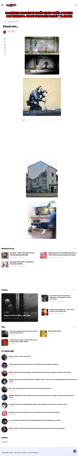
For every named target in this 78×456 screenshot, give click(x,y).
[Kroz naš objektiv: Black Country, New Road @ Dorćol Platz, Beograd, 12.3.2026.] (4, 421)
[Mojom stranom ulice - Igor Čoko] (19, 307)
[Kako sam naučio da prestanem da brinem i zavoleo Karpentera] (4, 333)
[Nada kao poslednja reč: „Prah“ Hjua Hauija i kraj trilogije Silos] (44, 312)
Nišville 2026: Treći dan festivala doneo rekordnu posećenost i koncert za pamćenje (37, 428)
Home (5, 22)
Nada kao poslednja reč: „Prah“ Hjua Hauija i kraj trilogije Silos (61, 310)
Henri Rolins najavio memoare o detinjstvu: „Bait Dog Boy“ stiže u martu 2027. (60, 297)
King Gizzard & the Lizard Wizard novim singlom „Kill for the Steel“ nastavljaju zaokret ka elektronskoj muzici (42, 380)
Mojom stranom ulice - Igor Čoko (17, 315)
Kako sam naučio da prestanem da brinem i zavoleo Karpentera (23, 332)
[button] (4, 54)
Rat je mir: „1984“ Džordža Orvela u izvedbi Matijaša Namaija (22, 254)
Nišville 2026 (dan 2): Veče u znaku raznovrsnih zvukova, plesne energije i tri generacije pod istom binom (41, 396)
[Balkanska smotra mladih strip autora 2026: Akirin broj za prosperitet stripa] (43, 255)
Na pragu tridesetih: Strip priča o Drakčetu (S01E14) (22, 263)
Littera (6, 312)
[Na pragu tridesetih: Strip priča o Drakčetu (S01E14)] (4, 264)
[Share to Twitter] (4, 41)
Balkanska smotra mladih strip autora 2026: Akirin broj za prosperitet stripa (62, 254)
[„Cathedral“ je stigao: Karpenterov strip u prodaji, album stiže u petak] (4, 342)
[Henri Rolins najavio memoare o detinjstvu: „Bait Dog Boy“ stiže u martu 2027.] (44, 298)
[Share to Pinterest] (4, 44)
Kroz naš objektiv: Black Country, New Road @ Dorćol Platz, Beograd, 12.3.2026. (35, 420)
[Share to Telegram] (4, 50)
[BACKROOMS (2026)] (43, 333)
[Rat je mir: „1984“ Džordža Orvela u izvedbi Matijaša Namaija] (4, 255)
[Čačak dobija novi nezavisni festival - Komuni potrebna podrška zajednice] (4, 365)
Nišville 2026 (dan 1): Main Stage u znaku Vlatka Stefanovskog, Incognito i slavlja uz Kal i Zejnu (40, 372)
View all (75, 248)
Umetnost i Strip (13, 22)
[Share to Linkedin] (4, 47)
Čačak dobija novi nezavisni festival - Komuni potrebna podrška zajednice (33, 364)
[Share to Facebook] (4, 38)
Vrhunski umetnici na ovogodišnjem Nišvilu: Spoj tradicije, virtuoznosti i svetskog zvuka (38, 404)
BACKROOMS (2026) (54, 331)
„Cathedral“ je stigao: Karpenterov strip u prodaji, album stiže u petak (23, 340)
